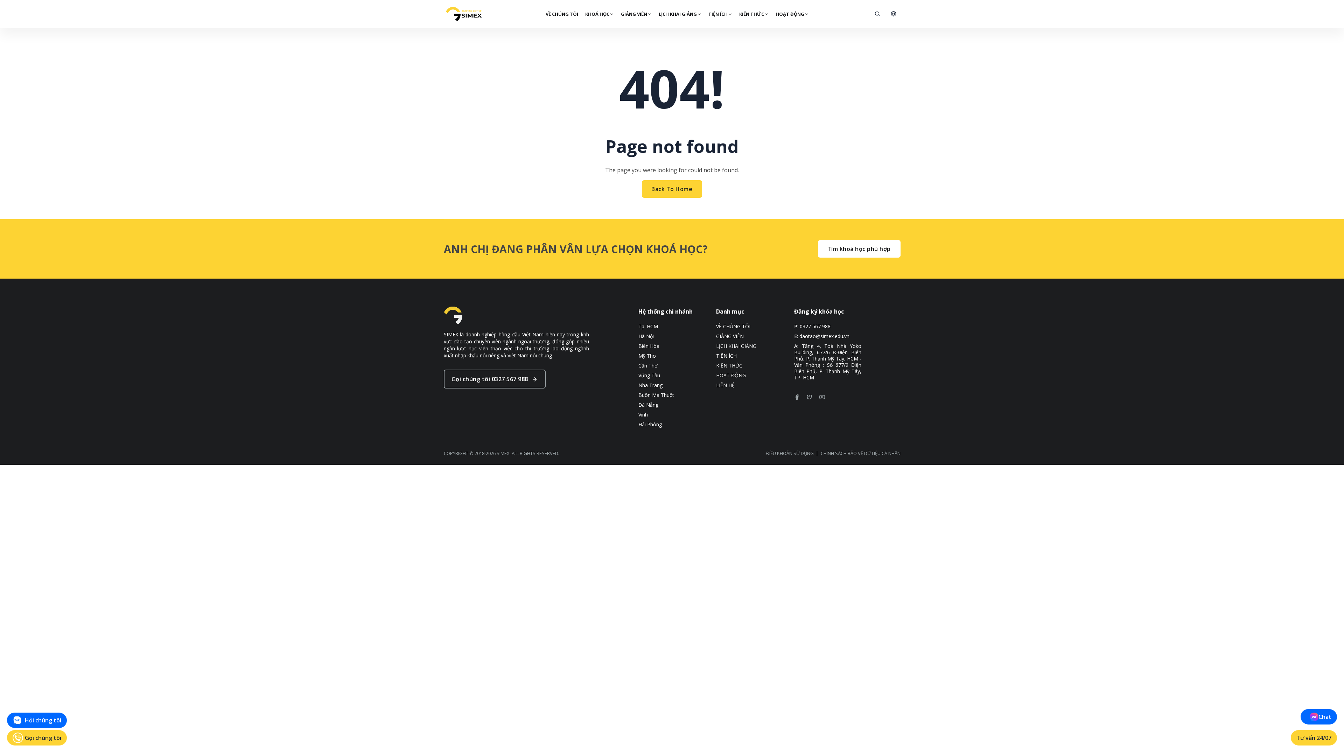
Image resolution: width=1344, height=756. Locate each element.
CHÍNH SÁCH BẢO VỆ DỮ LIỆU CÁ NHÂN (861, 453)
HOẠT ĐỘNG (790, 14)
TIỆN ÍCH (718, 14)
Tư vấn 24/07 (1313, 738)
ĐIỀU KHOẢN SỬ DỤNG (790, 453)
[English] (894, 14)
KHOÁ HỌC (597, 14)
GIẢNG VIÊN (634, 14)
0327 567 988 (815, 326)
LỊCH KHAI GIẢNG (678, 14)
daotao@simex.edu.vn (824, 336)
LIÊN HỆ (725, 385)
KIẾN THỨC (751, 14)
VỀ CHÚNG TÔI (562, 14)
